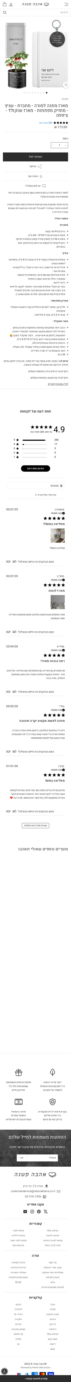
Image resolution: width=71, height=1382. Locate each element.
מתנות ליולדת (18, 1235)
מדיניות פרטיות (18, 1267)
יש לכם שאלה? (33, 186)
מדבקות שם (18, 1245)
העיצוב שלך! (53, 1230)
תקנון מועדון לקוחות (18, 1277)
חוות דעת (33, 176)
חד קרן (52, 1324)
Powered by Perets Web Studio (35, 1367)
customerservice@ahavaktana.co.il (33, 1191)
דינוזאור (53, 1329)
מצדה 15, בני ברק (33, 1186)
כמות (65, 138)
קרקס (18, 1304)
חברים (18, 1324)
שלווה (52, 1309)
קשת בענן (52, 1339)
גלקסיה (18, 1319)
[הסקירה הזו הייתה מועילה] (15, 562)
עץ (18, 1344)
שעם (52, 1349)
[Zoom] (66, 85)
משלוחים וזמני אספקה (52, 1272)
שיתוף (32, 166)
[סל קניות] (4, 4)
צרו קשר (53, 1262)
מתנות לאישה (52, 1235)
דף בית (64, 99)
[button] (35, 1378)
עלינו (52, 1282)
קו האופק (18, 1334)
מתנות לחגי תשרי (18, 1240)
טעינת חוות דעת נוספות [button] (35, 825)
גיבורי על (18, 1314)
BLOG (18, 1282)
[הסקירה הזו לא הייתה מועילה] (9, 562)
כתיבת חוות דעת (35, 468)
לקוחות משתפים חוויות (52, 1287)
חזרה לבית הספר (53, 1245)
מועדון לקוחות (53, 1277)
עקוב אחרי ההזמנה (53, 1267)
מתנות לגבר (18, 1230)
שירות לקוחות (18, 1262)
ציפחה (52, 1319)
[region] (36, 440)
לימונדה (18, 1309)
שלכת (18, 1339)
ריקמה (53, 1344)
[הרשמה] (21, 1157)
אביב (52, 1304)
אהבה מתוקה (52, 1314)
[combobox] (35, 12)
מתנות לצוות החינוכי (53, 1240)
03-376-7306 (33, 1196)
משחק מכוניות (18, 1329)
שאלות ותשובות (18, 1272)
